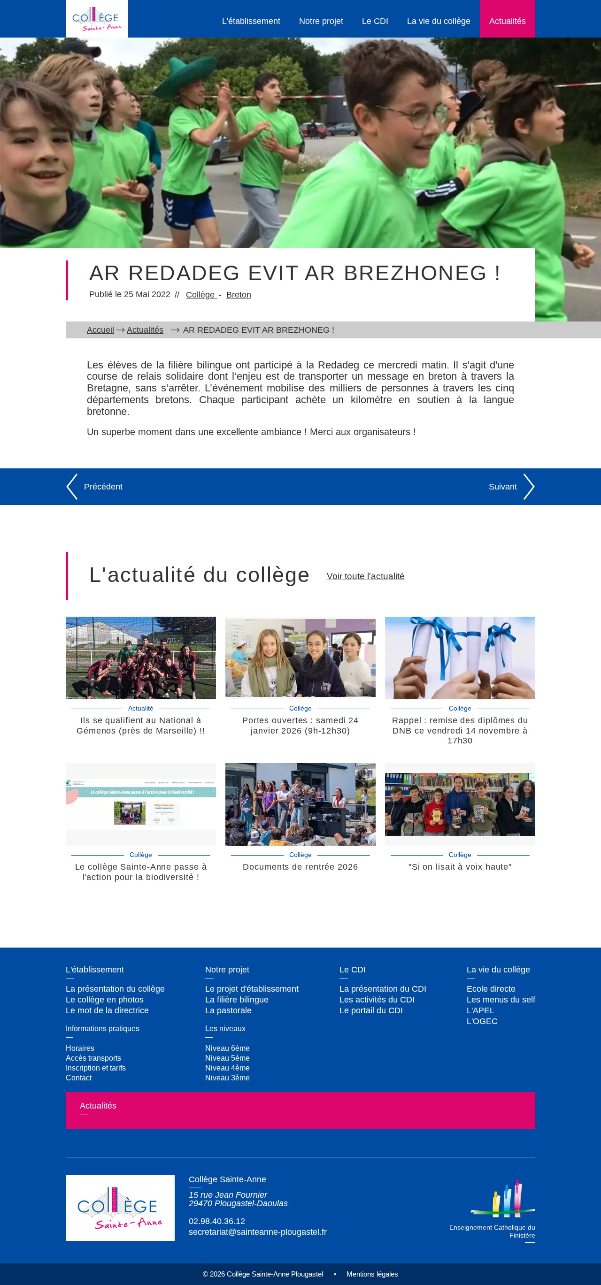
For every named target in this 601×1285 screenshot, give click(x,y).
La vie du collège (438, 21)
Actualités (507, 21)
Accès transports (93, 1058)
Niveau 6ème (227, 1048)
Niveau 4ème (227, 1067)
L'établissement (251, 21)
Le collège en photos (105, 999)
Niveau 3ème (227, 1077)
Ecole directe (491, 989)
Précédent (103, 486)
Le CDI (375, 21)
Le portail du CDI (371, 1010)
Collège (201, 294)
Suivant (503, 486)
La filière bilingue (237, 999)
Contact (79, 1077)
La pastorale (228, 1010)
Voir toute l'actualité (366, 576)
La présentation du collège (115, 989)
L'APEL (480, 1010)
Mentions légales (372, 1274)
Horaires (80, 1048)
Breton (238, 294)
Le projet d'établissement (252, 989)
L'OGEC (482, 1021)
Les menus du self (501, 999)
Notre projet (321, 21)
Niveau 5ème (227, 1058)
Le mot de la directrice (107, 1010)
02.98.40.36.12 (217, 1221)
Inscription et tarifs (96, 1067)
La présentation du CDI (382, 989)
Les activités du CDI (377, 999)
